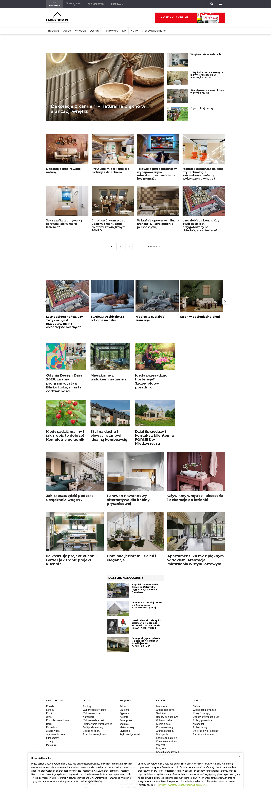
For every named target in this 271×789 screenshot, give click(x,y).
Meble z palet (163, 723)
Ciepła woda (53, 730)
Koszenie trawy (164, 727)
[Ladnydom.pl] (54, 4)
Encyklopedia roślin (166, 737)
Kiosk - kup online (174, 17)
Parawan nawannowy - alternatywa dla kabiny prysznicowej (128, 500)
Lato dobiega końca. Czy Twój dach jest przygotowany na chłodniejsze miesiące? (201, 225)
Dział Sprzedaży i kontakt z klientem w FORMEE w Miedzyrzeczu (155, 437)
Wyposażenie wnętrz (204, 709)
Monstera (161, 706)
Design (94, 30)
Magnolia (161, 748)
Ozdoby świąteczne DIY (206, 716)
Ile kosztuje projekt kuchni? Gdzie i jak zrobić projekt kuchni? (72, 560)
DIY (124, 30)
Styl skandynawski (130, 734)
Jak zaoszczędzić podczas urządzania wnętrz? (69, 498)
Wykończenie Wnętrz (94, 709)
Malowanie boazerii (93, 720)
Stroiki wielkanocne (203, 734)
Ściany (49, 741)
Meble (196, 706)
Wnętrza (80, 30)
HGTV (134, 30)
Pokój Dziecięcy (202, 713)
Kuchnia (124, 716)
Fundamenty (52, 737)
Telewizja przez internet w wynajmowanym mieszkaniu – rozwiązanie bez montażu (157, 173)
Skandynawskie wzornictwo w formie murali (207, 91)
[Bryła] (117, 4)
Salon (123, 706)
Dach (49, 723)
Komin (49, 713)
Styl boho (125, 730)
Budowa (53, 30)
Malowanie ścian (92, 713)
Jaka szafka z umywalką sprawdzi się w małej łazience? (64, 224)
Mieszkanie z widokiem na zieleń (108, 377)
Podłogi (87, 706)
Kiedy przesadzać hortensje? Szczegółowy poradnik (151, 381)
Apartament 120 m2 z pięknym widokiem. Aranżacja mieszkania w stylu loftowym (195, 560)
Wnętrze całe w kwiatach (205, 54)
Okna (49, 716)
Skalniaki (161, 713)
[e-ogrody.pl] (95, 4)
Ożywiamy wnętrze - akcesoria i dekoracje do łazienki (195, 498)
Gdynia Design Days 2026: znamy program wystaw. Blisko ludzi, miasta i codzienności (64, 383)
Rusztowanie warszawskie (97, 723)
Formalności (52, 727)
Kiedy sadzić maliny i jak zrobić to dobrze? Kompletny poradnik (65, 435)
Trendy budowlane (154, 30)
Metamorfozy (127, 727)
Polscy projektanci (203, 720)
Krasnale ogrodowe (167, 741)
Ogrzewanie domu (56, 734)
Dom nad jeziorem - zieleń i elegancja (131, 558)
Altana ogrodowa (165, 709)
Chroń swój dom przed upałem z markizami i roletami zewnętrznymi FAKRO (109, 225)
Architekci (198, 723)
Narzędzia (88, 716)
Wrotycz (160, 744)
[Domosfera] (73, 4)
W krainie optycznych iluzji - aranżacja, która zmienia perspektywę (158, 224)
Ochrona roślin (164, 720)
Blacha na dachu (91, 730)
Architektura (110, 30)
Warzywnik (162, 734)
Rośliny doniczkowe (167, 716)
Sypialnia (124, 713)
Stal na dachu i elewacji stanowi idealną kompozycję (108, 435)
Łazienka (124, 709)
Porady (50, 706)
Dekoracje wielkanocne (205, 730)
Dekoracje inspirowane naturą (63, 170)
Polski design (200, 727)
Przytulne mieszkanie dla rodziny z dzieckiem (110, 170)
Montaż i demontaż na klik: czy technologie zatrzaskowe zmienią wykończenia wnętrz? (203, 173)
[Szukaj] (211, 4)
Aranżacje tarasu (165, 730)
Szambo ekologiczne (94, 734)
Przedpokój (126, 720)
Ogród (67, 30)
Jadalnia (124, 723)
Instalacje (51, 744)
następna (151, 246)
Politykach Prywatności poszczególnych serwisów (180, 785)
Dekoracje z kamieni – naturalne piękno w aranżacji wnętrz (98, 109)
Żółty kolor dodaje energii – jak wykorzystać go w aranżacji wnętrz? (206, 75)
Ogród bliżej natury (201, 108)
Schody (50, 709)
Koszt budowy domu (57, 720)
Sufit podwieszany (93, 727)
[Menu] (220, 4)
